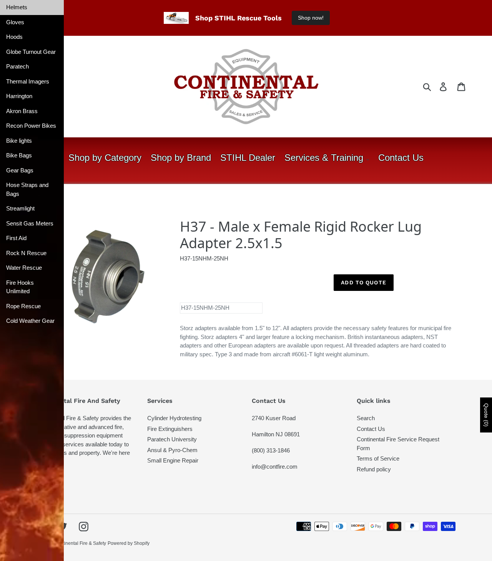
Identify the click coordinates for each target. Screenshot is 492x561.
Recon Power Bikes (31, 125)
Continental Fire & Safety (80, 543)
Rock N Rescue (26, 253)
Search (366, 418)
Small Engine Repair (172, 460)
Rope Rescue (23, 306)
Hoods (14, 36)
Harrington (19, 96)
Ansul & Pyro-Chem (172, 450)
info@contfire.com (275, 466)
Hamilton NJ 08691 (276, 434)
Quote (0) (486, 415)
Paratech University (172, 439)
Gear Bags (19, 170)
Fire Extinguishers (170, 429)
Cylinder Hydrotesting (174, 418)
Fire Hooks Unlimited (20, 287)
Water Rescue (24, 267)
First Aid (16, 238)
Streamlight (20, 208)
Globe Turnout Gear (31, 51)
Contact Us (371, 429)
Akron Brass (22, 111)
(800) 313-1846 (271, 450)
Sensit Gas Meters (29, 223)
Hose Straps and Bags (27, 189)
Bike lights (19, 140)
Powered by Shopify (129, 543)
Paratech (17, 66)
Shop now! (311, 18)
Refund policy (374, 469)
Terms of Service (378, 458)
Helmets (16, 7)
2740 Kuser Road (274, 418)
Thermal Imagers (27, 81)
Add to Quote (363, 282)
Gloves (15, 22)
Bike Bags (19, 155)
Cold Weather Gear (30, 320)
